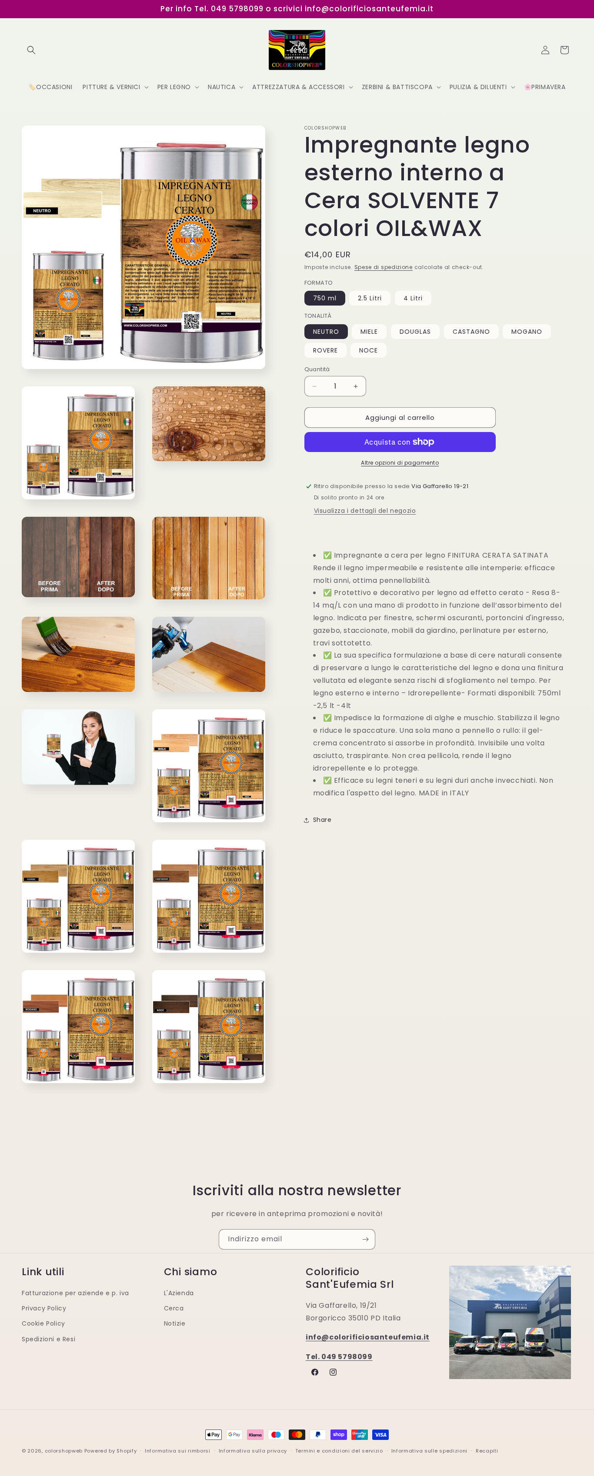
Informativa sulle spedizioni (429, 1450)
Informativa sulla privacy (253, 1450)
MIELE (369, 331)
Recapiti (487, 1450)
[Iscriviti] (365, 1239)
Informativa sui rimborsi (177, 1450)
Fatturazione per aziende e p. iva (75, 1292)
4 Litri (413, 298)
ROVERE (325, 350)
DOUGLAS (415, 331)
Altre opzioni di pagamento (400, 462)
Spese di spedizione (383, 267)
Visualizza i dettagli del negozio (365, 510)
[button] (31, 50)
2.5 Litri (370, 298)
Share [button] (322, 819)
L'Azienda (179, 1292)
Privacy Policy (44, 1308)
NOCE (368, 350)
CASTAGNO (471, 331)
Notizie (175, 1323)
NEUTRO (326, 331)
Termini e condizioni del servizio (339, 1450)
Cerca (174, 1308)
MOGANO (526, 331)
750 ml (325, 298)
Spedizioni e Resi (48, 1338)
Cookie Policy (43, 1323)
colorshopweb (64, 1450)
